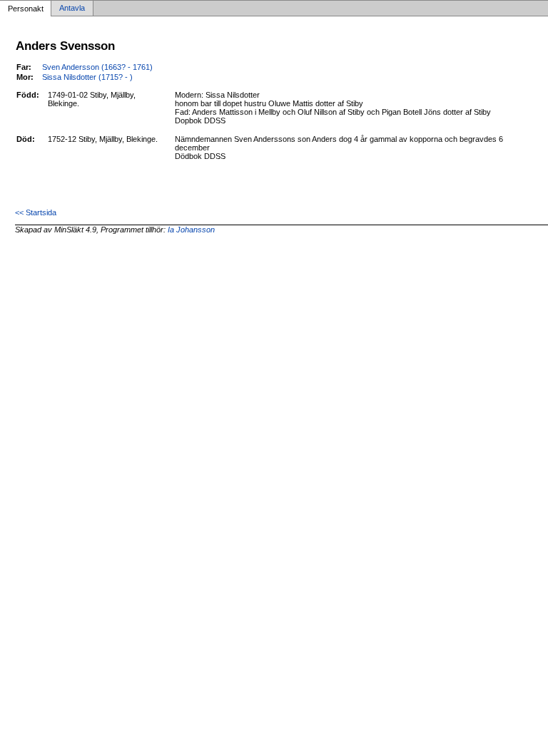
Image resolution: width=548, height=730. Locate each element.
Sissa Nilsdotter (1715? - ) (87, 77)
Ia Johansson (191, 229)
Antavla (72, 8)
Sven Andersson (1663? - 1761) (97, 67)
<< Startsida (35, 212)
